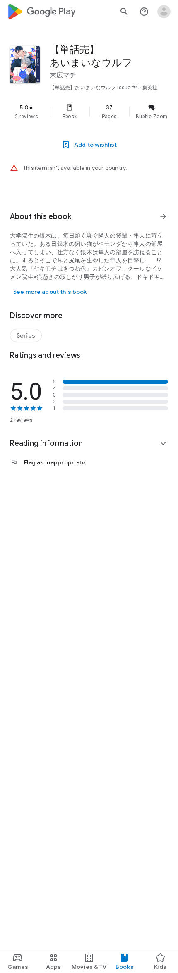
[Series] (26, 335)
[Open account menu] (164, 11)
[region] (89, 111)
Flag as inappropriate (48, 462)
